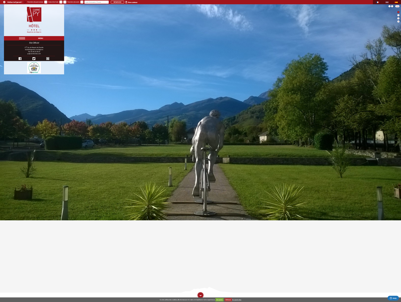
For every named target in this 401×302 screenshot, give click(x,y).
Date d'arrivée (53, 2)
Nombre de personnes (35, 2)
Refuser (228, 300)
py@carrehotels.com (34, 53)
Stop (397, 6)
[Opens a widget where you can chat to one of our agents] (393, 298)
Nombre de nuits (73, 2)
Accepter (219, 300)
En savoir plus (236, 300)
